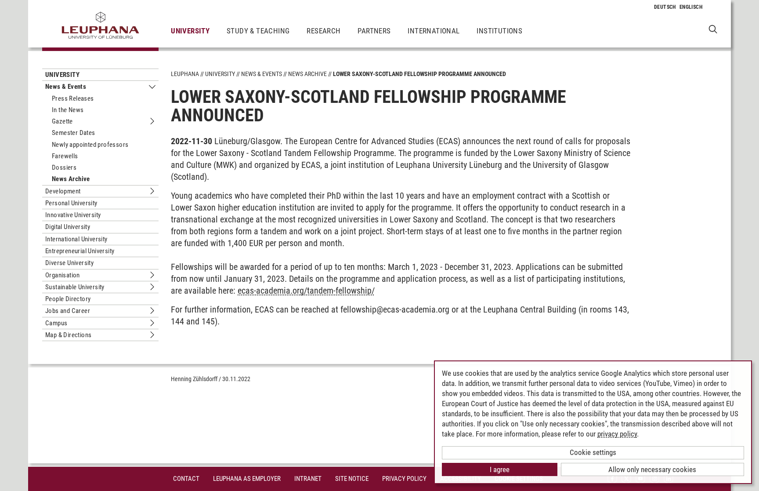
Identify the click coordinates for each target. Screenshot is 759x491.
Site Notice (352, 479)
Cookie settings (593, 452)
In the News (67, 110)
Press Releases (73, 98)
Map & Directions (68, 335)
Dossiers (64, 167)
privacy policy (617, 433)
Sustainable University (75, 287)
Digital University (67, 227)
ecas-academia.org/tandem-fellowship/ (306, 290)
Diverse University (69, 263)
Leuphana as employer (247, 479)
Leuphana (185, 73)
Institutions (499, 30)
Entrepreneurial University (79, 251)
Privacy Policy (404, 479)
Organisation (62, 275)
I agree (500, 469)
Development (62, 191)
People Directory (67, 299)
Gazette (62, 121)
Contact (186, 479)
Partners (374, 30)
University (190, 30)
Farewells (65, 156)
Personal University (71, 203)
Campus (56, 323)
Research (323, 30)
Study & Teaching (258, 30)
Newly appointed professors (90, 145)
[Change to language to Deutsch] (665, 7)
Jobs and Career (67, 311)
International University (76, 239)
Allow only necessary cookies (652, 469)
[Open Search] (713, 28)
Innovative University (73, 215)
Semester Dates (73, 133)
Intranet (308, 479)
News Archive (71, 179)
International (433, 30)
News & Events (65, 87)
